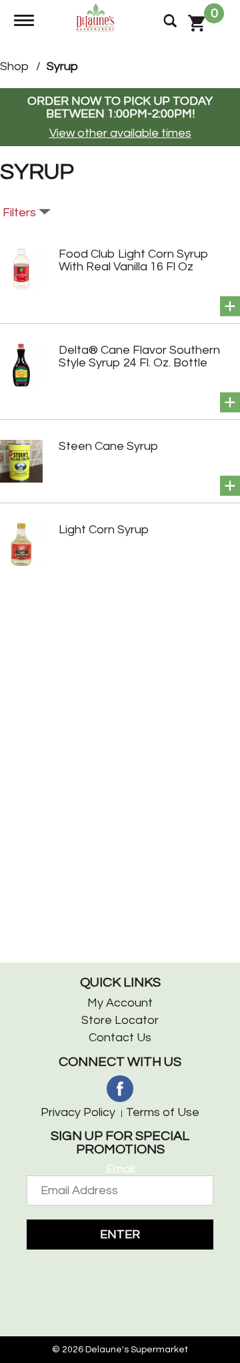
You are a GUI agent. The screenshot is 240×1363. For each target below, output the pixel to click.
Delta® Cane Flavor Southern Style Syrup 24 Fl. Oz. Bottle (139, 356)
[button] (230, 306)
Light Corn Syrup (104, 529)
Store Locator (120, 1020)
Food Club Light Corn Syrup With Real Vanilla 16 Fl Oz (134, 260)
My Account (120, 1003)
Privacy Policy (78, 1112)
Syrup (62, 66)
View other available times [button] (120, 133)
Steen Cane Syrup (108, 446)
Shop (14, 66)
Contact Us (120, 1037)
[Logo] (97, 16)
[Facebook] (120, 1088)
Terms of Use (162, 1112)
